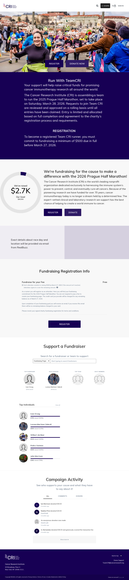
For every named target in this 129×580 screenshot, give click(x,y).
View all (57, 405)
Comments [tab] (62, 496)
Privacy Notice (32, 577)
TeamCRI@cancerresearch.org (113, 563)
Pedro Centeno (36, 445)
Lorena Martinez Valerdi (40, 424)
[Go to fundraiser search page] (97, 5)
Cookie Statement (52, 577)
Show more (63, 539)
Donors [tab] (79, 496)
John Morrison (36, 456)
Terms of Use (41, 577)
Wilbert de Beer (37, 435)
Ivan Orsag (35, 414)
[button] (54, 63)
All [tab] (47, 496)
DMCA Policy (62, 577)
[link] (18, 5)
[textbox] (73, 361)
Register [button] (64, 324)
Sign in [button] (121, 6)
